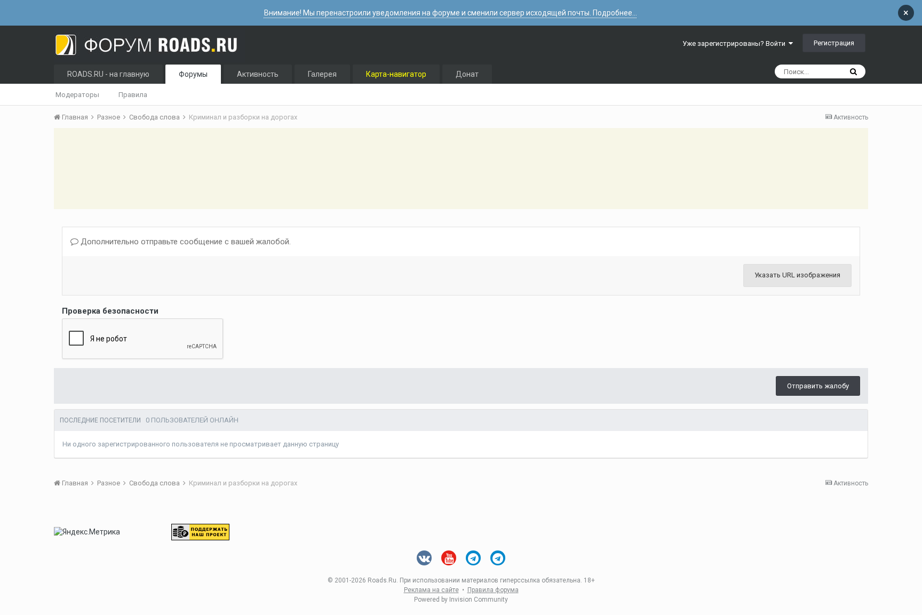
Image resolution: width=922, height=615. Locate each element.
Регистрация (834, 43)
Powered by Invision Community (461, 599)
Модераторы (77, 95)
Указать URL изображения (797, 275)
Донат (467, 74)
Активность (258, 74)
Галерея (322, 74)
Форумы (193, 74)
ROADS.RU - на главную (108, 74)
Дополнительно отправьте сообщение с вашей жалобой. (184, 241)
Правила (132, 95)
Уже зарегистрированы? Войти (735, 43)
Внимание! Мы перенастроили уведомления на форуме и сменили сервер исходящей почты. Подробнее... (450, 13)
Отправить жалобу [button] (818, 386)
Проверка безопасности (110, 311)
